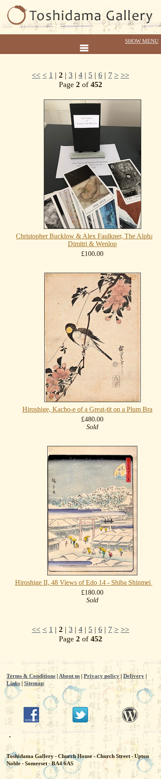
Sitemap (34, 683)
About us (69, 676)
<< (36, 75)
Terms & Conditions (30, 676)
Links (13, 683)
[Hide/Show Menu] (80, 44)
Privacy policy (101, 676)
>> (125, 75)
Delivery (133, 676)
